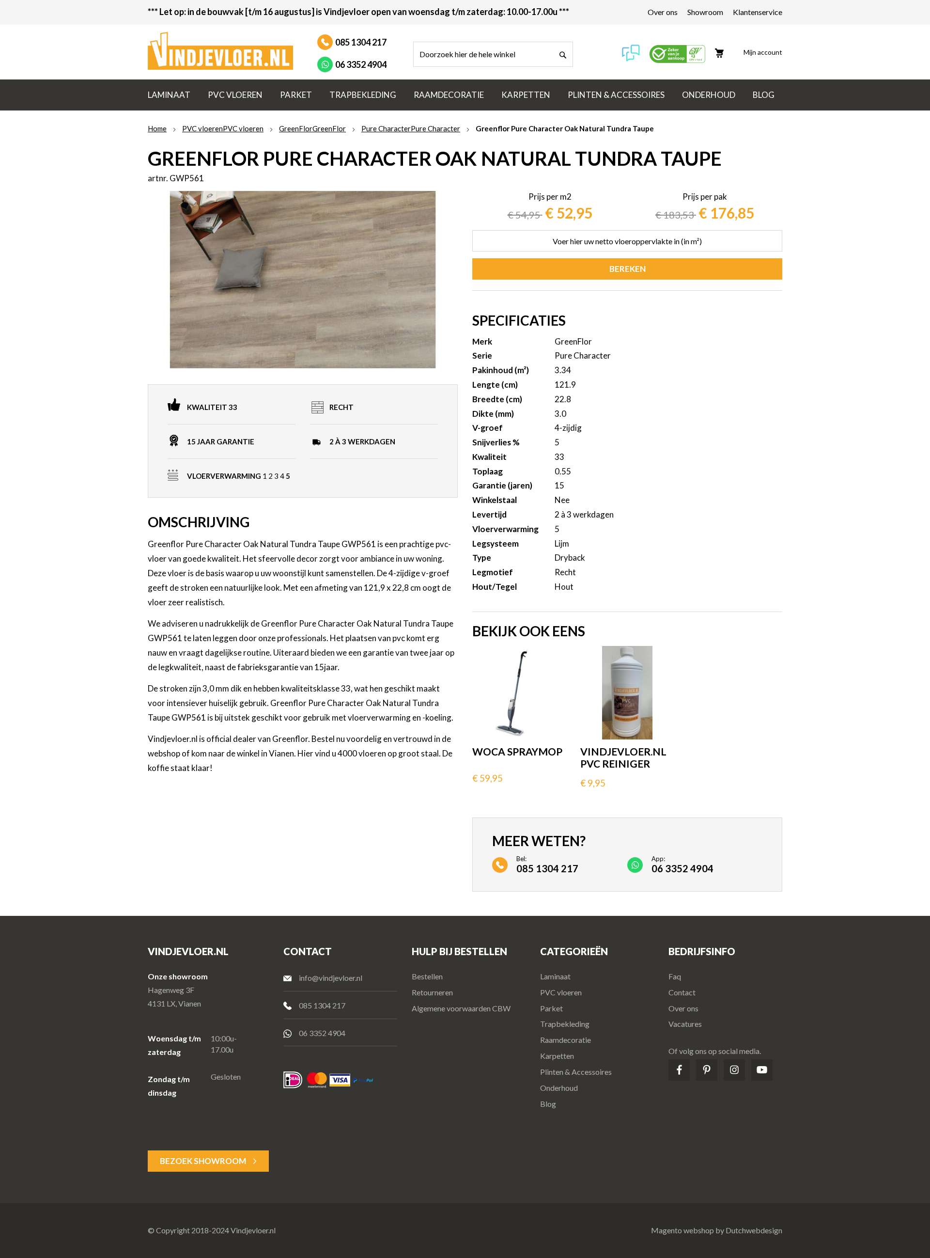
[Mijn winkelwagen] (724, 49)
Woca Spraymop (517, 751)
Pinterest (706, 1070)
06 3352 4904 (361, 64)
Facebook (679, 1070)
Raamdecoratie (565, 1039)
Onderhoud (559, 1087)
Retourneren (432, 992)
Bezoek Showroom (203, 1161)
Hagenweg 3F (171, 989)
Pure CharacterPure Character (410, 128)
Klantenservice (757, 11)
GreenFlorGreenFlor (312, 128)
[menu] (465, 94)
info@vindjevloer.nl (330, 977)
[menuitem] (169, 94)
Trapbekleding (564, 1023)
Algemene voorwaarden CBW (461, 1008)
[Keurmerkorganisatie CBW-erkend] (677, 59)
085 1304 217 (361, 42)
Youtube (762, 1070)
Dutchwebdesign (754, 1230)
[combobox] (493, 54)
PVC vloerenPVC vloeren (223, 128)
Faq (674, 976)
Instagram (734, 1070)
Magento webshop (682, 1230)
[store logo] (220, 51)
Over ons (663, 11)
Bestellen (427, 976)
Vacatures (685, 1023)
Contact (682, 992)
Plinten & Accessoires (576, 1071)
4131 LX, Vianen (174, 1003)
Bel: (547, 864)
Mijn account (763, 52)
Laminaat (555, 976)
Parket (551, 1008)
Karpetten (557, 1055)
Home (157, 128)
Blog (548, 1103)
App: (682, 864)
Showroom (705, 11)
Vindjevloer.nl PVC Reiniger (623, 757)
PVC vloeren (561, 992)
